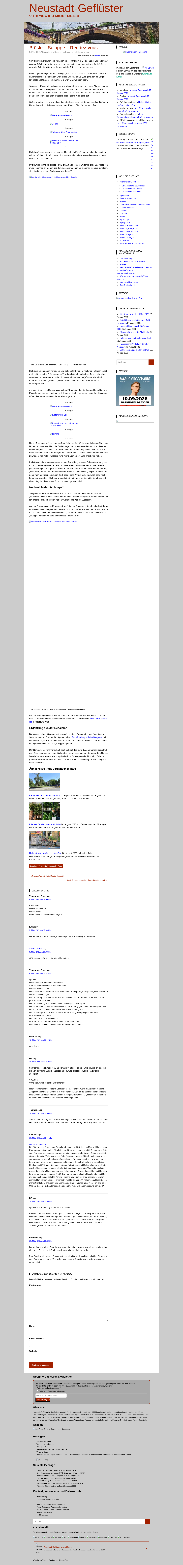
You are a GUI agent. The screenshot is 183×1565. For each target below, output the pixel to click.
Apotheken (124, 196)
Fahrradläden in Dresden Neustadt (135, 205)
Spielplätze (125, 223)
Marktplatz (124, 240)
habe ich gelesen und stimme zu (52, 1391)
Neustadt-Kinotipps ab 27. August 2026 (51, 1476)
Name (32, 1326)
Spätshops (124, 220)
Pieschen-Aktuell (124, 1455)
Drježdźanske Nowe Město (134, 186)
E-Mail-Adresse (36, 1339)
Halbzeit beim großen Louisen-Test (135, 338)
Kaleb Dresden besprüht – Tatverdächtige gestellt (86, 880)
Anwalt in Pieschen (43, 1441)
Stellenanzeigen (127, 237)
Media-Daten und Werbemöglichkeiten (51, 1507)
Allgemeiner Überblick (129, 182)
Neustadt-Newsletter (129, 231)
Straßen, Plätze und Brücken (132, 243)
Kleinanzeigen (126, 234)
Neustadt (52, 866)
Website (33, 1351)
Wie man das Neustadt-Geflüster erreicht (52, 1510)
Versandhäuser (42, 1452)
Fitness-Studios (127, 208)
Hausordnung (126, 258)
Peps (60, 866)
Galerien (123, 214)
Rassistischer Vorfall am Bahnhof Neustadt (53, 1483)
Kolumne (69, 52)
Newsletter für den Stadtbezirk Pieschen (52, 1449)
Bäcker (123, 202)
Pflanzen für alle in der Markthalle (134, 332)
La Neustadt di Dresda (132, 192)
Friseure (123, 211)
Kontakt (123, 264)
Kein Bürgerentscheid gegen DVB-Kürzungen (54, 1473)
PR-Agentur (41, 1447)
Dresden (33, 866)
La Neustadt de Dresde (132, 189)
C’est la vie (59, 52)
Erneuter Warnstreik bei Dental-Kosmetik (48, 876)
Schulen (123, 217)
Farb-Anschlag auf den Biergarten (87, 737)
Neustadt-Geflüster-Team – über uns (136, 267)
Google (97, 55)
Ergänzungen (35, 1285)
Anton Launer (35, 949)
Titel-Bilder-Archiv (128, 285)
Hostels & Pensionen (129, 226)
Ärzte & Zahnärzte (128, 199)
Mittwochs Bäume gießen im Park (134, 350)
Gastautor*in (47, 52)
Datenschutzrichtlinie (43, 1386)
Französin (43, 866)
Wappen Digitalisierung (45, 1444)
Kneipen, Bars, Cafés (129, 228)
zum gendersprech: (37, 1144)
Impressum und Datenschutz (132, 261)
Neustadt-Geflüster (76, 8)
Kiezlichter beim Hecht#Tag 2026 (134, 314)
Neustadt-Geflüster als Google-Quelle (133, 142)
